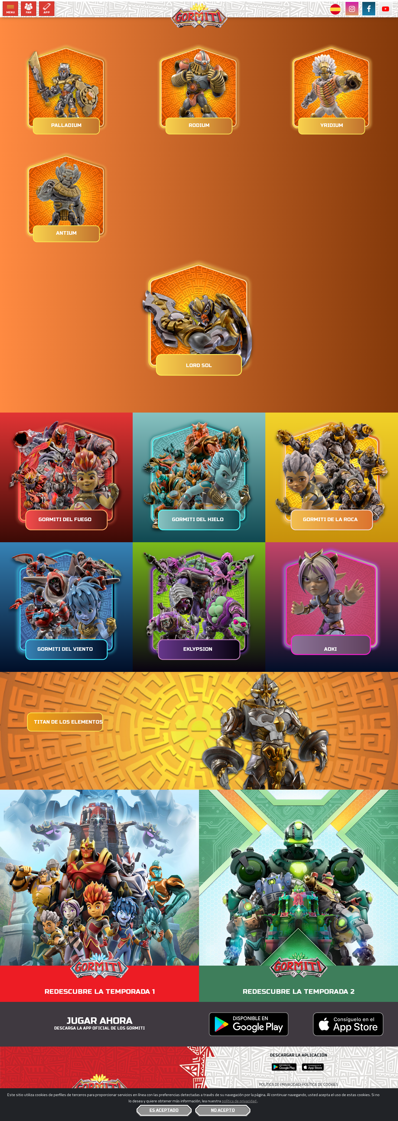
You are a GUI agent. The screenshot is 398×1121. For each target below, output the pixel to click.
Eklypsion (197, 649)
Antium (66, 233)
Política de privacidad (280, 1084)
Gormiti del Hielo (198, 519)
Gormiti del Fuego (65, 519)
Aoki (330, 649)
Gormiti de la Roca (330, 519)
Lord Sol (199, 365)
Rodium (199, 125)
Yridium (332, 125)
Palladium (66, 125)
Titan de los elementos (68, 722)
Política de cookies (320, 1084)
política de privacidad (239, 1101)
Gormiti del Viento (65, 649)
